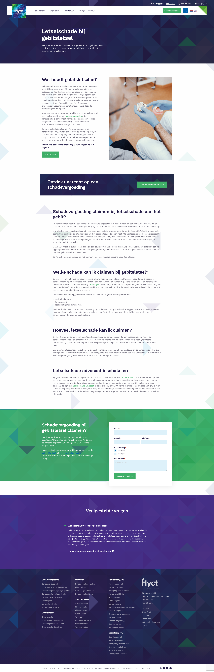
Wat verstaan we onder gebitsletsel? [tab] (87, 525)
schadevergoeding (74, 116)
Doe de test (50, 154)
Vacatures (146, 619)
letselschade (127, 377)
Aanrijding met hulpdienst (120, 591)
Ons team (146, 615)
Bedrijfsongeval (115, 637)
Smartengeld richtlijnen (52, 627)
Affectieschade (81, 603)
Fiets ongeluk (114, 601)
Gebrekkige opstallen (84, 591)
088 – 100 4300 (49, 453)
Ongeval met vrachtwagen (120, 614)
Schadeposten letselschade (54, 594)
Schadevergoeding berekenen (54, 587)
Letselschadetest (171, 11)
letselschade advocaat (83, 386)
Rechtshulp (69, 11)
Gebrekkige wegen (116, 627)
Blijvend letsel (81, 610)
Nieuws (145, 625)
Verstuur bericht (125, 476)
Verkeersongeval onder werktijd (122, 607)
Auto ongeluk (114, 597)
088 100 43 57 (148, 600)
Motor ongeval (115, 604)
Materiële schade (49, 604)
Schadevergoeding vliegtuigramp (56, 591)
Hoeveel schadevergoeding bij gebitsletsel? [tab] (91, 551)
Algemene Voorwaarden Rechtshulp (108, 668)
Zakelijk (81, 11)
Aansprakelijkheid (116, 594)
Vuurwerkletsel (81, 627)
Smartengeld (47, 617)
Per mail (121, 451)
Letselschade (39, 11)
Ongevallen (54, 11)
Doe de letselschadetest (152, 184)
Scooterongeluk (115, 624)
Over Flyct (146, 612)
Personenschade (82, 624)
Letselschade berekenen (52, 597)
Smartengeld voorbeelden (53, 624)
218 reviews (170, 4)
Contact (91, 11)
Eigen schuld (80, 587)
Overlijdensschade (83, 620)
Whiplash (79, 617)
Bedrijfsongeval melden (119, 644)
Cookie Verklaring (145, 668)
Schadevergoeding (50, 584)
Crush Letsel (80, 614)
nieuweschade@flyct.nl (70, 453)
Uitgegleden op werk (118, 654)
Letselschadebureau (151, 622)
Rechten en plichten (117, 647)
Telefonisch (123, 454)
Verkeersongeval (116, 584)
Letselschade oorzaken (85, 584)
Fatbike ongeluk (115, 611)
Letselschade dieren (84, 594)
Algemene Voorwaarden (84, 668)
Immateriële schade (50, 607)
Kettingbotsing (115, 617)
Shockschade (81, 607)
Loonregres (47, 601)
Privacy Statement (130, 668)
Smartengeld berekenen (52, 620)
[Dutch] (191, 10)
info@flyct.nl (147, 603)
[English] (195, 10)
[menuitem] (40, 11)
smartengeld (94, 284)
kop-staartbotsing (116, 587)
